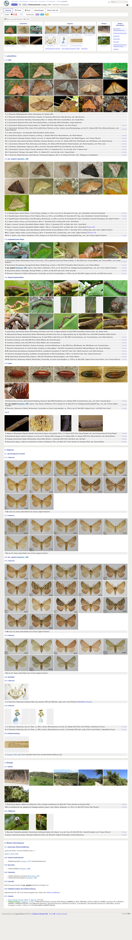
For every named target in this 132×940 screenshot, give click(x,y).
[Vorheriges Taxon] (12, 5)
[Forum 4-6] (91, 227)
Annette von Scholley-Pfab (40, 914)
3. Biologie (8, 763)
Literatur (115, 49)
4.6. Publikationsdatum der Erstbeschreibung (20, 889)
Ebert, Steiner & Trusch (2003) (18, 900)
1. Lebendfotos (10, 56)
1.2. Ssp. (16, 159)
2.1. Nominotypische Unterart (14, 454)
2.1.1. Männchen (9, 457)
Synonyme (116, 36)
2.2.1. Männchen (9, 561)
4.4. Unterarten (9, 872)
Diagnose (70, 23)
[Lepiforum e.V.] (6, 3)
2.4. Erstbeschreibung (12, 733)
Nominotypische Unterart (53, 48)
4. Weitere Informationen (14, 843)
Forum (124, 125)
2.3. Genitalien (9, 677)
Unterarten (116, 39)
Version (52, 914)
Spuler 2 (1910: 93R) (11, 854)
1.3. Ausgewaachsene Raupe (14, 239)
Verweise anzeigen (61, 914)
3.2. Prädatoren (9, 811)
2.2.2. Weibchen (9, 635)
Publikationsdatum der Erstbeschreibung (119, 45)
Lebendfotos (23, 23)
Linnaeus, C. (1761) (27, 901)
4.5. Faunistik (9, 881)
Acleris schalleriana (53, 892)
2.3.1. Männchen (9, 681)
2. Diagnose (9, 450)
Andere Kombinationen (120, 33)
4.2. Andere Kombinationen (14, 857)
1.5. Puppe (8, 363)
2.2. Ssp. (16, 557)
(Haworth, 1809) (25, 868)
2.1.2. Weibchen (9, 515)
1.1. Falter (7, 60)
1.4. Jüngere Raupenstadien (14, 277)
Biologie (103, 23)
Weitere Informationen (120, 24)
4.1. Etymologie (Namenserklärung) (16, 847)
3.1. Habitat (8, 766)
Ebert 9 (33, 900)
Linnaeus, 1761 (26, 861)
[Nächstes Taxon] (16, 5)
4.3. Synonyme (9, 865)
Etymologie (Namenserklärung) (119, 29)
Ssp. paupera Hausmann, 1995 (70, 48)
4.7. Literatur (8, 896)
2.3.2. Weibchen (9, 705)
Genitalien (84, 48)
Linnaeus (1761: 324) (14, 754)
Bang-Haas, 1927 (34, 876)
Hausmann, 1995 (21, 268)
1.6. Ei (6, 412)
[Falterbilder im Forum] (84, 702)
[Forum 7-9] (92, 232)
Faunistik (116, 42)
